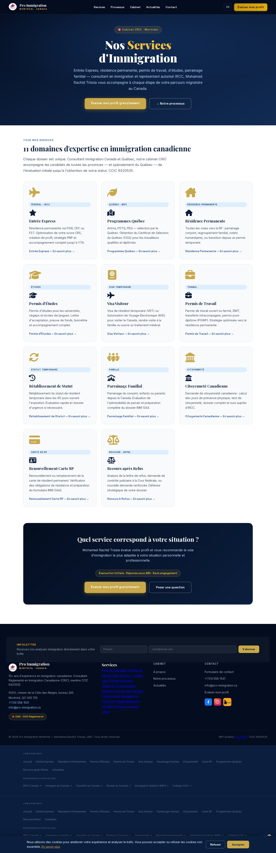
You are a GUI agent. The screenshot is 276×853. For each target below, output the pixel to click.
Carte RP (109, 701)
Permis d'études (114, 670)
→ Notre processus (170, 103)
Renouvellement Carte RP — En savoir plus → (59, 499)
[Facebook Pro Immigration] (208, 702)
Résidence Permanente (72, 761)
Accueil (27, 761)
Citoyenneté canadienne (120, 696)
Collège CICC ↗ (182, 785)
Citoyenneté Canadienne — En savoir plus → (215, 416)
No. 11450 (241, 736)
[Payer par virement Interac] (227, 702)
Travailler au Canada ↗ (89, 785)
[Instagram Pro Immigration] (217, 702)
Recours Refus (32, 819)
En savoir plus (51, 846)
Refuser (215, 844)
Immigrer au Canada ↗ (58, 785)
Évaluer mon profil (251, 7)
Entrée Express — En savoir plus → (52, 251)
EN (227, 7)
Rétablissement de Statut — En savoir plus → (60, 416)
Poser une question (170, 587)
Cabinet (135, 7)
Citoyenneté (190, 761)
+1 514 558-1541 (19, 702)
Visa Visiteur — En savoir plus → (128, 333)
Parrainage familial (129, 691)
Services (99, 7)
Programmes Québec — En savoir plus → (134, 251)
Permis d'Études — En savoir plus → (53, 333)
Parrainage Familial (168, 761)
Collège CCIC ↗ (237, 835)
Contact (171, 7)
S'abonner (248, 649)
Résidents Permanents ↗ (171, 835)
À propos (159, 672)
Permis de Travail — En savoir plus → (209, 333)
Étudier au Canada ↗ (118, 785)
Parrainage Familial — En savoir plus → (133, 416)
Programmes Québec (229, 761)
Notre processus (164, 678)
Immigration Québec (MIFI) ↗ (152, 785)
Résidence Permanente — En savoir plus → (213, 251)
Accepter (238, 844)
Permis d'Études (100, 761)
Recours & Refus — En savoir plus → (131, 499)
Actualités (153, 7)
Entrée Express (45, 761)
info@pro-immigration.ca (25, 707)
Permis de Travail (124, 761)
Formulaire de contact (219, 672)
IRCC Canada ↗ (32, 785)
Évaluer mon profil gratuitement (115, 103)
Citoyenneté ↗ (143, 835)
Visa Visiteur (145, 761)
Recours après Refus (35, 769)
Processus (117, 7)
